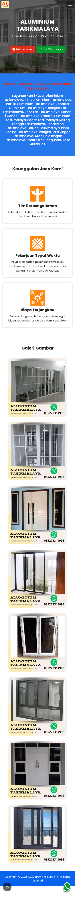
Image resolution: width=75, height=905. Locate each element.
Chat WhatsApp (51, 49)
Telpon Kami (23, 49)
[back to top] (7, 887)
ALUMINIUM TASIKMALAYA (43, 877)
